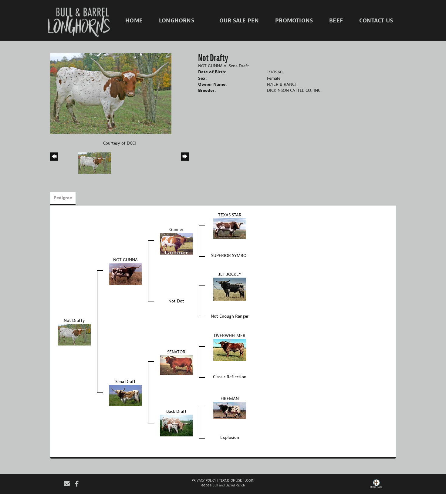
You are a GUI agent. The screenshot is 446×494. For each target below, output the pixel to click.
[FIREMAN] (229, 410)
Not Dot (176, 301)
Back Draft (176, 411)
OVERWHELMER (229, 335)
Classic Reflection (229, 376)
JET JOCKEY (229, 274)
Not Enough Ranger (229, 316)
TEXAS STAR (230, 215)
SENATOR (176, 352)
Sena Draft (239, 65)
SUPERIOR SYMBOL (229, 255)
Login (249, 480)
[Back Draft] (176, 425)
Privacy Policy (204, 480)
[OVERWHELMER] (229, 349)
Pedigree (63, 197)
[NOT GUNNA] (125, 273)
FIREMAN (230, 398)
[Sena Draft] (125, 395)
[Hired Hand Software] (376, 485)
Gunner (176, 229)
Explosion (229, 437)
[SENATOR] (176, 364)
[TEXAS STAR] (229, 228)
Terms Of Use (230, 480)
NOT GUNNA (210, 65)
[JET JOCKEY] (229, 289)
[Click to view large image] (110, 93)
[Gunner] (176, 243)
